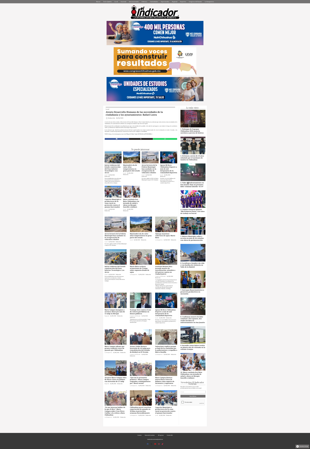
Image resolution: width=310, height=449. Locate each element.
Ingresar (161, 435)
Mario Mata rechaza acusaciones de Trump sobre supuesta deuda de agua (139, 269)
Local (116, 1)
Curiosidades (154, 1)
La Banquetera (209, 1)
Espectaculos (165, 1)
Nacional (123, 1)
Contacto (139, 435)
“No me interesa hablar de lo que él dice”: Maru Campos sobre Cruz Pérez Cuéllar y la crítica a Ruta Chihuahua (115, 411)
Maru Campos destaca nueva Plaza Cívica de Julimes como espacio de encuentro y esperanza (164, 380)
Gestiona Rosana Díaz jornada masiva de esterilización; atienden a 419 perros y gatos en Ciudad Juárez (165, 270)
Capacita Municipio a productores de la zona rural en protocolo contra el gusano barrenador (113, 203)
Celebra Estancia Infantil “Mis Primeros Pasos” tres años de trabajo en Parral (192, 211)
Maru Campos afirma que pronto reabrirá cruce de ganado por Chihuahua (114, 348)
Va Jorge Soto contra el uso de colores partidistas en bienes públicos (140, 312)
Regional (174, 1)
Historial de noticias (150, 435)
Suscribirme (193, 396)
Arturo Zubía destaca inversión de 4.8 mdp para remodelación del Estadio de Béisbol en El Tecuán (140, 349)
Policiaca (144, 1)
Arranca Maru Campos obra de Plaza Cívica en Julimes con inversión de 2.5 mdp (115, 379)
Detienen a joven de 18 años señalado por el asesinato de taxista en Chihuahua (192, 158)
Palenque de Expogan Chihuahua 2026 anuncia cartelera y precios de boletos (192, 131)
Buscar (98, 1)
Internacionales (134, 1)
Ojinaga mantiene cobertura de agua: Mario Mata (165, 236)
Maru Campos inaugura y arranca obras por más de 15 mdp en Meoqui (115, 312)
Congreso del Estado (195, 1)
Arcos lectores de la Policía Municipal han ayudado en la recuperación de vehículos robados (149, 169)
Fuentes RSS (170, 435)
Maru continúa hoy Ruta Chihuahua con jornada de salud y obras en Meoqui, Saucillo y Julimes (131, 203)
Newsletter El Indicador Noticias (192, 383)
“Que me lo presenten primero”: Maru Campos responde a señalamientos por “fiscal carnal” (140, 380)
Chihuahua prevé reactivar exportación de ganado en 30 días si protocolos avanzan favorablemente (140, 410)
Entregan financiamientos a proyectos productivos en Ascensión (192, 292)
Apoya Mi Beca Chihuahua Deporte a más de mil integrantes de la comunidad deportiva (168, 169)
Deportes (183, 1)
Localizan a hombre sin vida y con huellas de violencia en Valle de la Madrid (192, 265)
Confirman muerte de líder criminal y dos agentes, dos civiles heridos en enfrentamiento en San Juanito (192, 319)
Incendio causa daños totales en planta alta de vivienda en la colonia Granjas (192, 347)
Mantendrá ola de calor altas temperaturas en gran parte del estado (131, 168)
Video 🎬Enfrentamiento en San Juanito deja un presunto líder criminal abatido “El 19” (192, 184)
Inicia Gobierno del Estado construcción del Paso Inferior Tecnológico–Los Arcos (113, 169)
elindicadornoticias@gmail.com (155, 439)
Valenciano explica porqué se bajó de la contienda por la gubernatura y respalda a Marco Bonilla (166, 349)
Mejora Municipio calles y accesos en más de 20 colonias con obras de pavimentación (192, 238)
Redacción (111, 118)
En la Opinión (107, 1)
